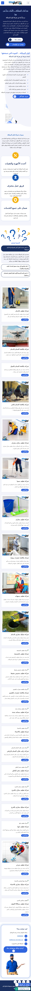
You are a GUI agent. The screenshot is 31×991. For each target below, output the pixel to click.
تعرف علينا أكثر (23, 96)
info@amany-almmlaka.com (16, 940)
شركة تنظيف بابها (23, 826)
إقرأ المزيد (24, 320)
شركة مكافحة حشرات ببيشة (19, 558)
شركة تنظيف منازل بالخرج (20, 790)
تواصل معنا (17, 40)
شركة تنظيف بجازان (22, 519)
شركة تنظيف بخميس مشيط (20, 673)
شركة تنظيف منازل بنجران (20, 443)
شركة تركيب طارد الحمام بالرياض (18, 751)
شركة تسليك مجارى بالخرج (20, 807)
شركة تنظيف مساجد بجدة (20, 712)
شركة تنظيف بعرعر (22, 865)
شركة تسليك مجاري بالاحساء (19, 884)
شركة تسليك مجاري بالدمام (20, 634)
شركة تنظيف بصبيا (23, 481)
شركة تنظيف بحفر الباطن (20, 770)
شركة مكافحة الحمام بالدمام (19, 349)
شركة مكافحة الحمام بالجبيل (19, 366)
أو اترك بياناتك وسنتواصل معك (14, 948)
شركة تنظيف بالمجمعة (21, 654)
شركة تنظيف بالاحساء (22, 731)
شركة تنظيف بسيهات (22, 596)
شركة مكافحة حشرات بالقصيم (19, 693)
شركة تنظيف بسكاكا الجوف (20, 904)
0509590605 (20, 936)
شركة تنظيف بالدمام (22, 311)
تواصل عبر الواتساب (18, 44)
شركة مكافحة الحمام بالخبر (20, 404)
